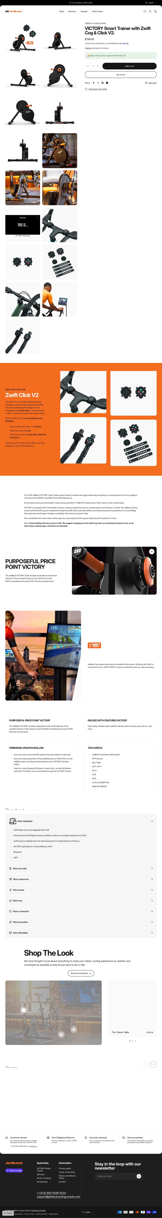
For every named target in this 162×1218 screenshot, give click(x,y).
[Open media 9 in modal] (22, 187)
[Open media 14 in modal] (59, 261)
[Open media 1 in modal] (22, 39)
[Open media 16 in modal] (59, 299)
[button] (151, 551)
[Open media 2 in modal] (59, 39)
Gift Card (40, 1174)
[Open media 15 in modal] (22, 299)
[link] (51, 1193)
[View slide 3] (135, 1041)
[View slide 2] (132, 1041)
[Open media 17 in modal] (22, 336)
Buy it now (121, 75)
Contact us (33, 1146)
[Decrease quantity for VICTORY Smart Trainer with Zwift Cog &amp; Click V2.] (87, 66)
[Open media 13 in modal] (22, 261)
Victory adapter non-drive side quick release (58, 1114)
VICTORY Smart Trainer (43, 1169)
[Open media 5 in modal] (22, 113)
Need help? (152, 83)
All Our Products (44, 1178)
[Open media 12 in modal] (59, 224)
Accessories (42, 1182)
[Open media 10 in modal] (59, 187)
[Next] (153, 1064)
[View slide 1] (130, 1041)
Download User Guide (98, 89)
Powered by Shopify (38, 1210)
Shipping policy (53, 1214)
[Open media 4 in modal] (59, 76)
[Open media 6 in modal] (59, 113)
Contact (62, 1182)
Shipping (88, 48)
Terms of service (29, 1214)
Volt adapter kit (93, 1111)
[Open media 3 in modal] (22, 76)
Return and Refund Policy (67, 1177)
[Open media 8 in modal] (59, 150)
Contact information (42, 1214)
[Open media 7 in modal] (22, 150)
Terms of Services (67, 1172)
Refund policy (19, 1214)
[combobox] (151, 2)
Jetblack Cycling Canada (95, 23)
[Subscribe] (139, 1176)
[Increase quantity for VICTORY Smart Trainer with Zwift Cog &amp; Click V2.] (98, 66)
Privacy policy (65, 1168)
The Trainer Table (120, 1032)
